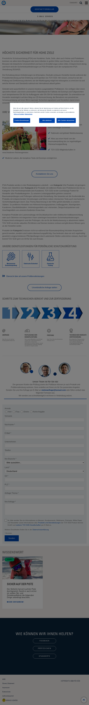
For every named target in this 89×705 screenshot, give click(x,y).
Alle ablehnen (47, 120)
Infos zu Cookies (19, 114)
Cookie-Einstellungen (21, 120)
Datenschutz (28, 114)
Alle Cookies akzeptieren (66, 120)
